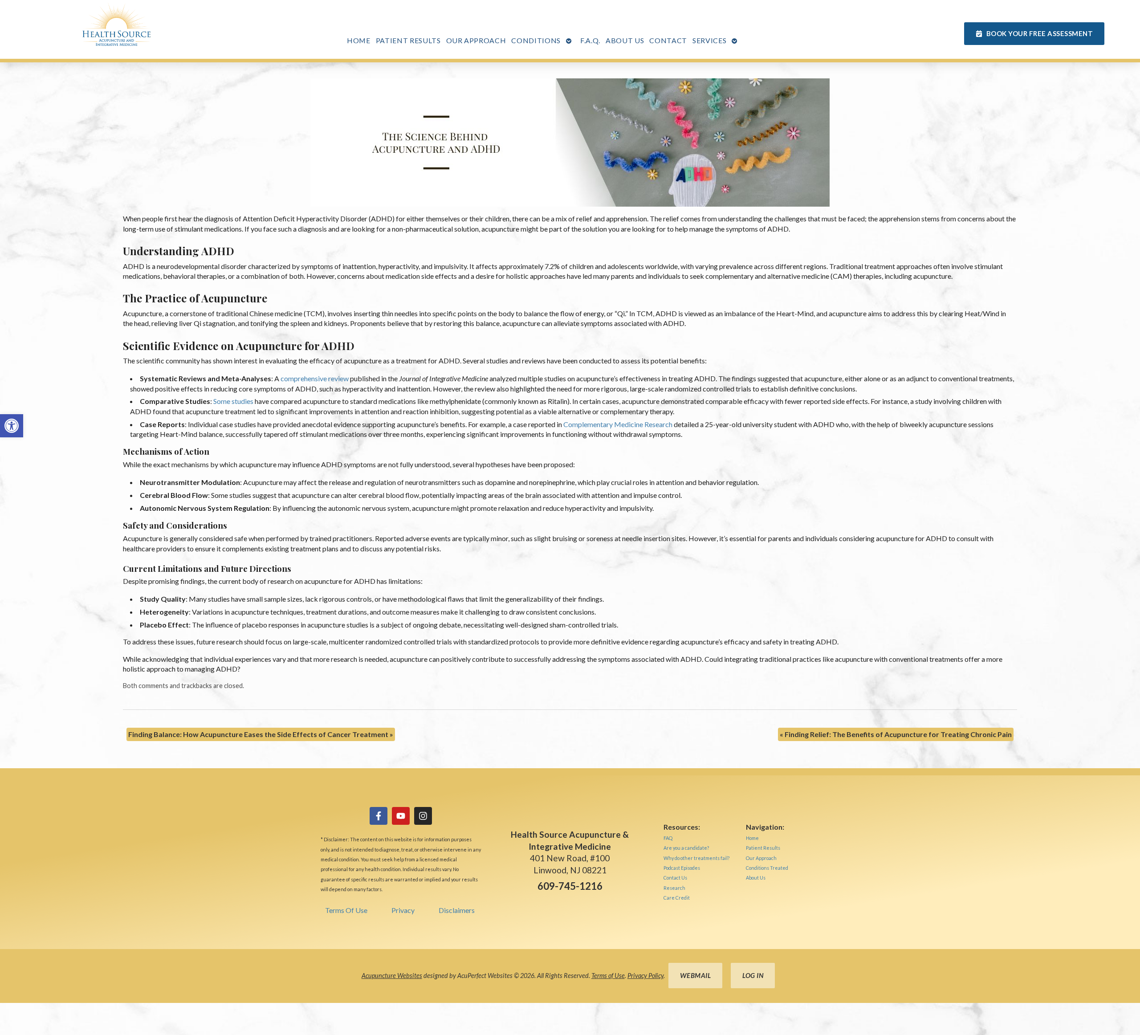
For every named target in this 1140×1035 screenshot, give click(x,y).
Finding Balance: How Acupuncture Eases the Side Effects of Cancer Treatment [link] (260, 734)
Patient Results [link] (408, 40)
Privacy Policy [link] (645, 975)
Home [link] (358, 40)
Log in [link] (752, 975)
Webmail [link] (695, 975)
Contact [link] (668, 40)
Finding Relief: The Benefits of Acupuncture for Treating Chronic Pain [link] (896, 734)
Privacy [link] (403, 910)
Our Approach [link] (476, 40)
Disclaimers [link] (457, 910)
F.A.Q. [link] (590, 40)
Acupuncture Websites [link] (392, 975)
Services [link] (709, 40)
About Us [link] (625, 40)
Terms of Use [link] (608, 975)
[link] (11, 425)
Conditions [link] (536, 40)
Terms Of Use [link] (346, 910)
